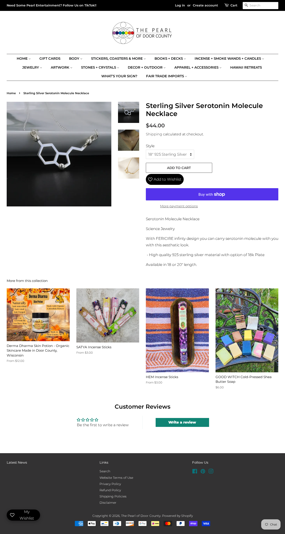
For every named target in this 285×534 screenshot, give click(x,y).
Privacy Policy (110, 484)
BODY (74, 58)
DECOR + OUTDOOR (145, 67)
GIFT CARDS (49, 58)
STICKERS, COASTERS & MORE (117, 58)
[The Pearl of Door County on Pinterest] (202, 472)
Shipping (154, 134)
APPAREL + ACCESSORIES (196, 67)
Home (22, 58)
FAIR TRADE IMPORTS (165, 76)
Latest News (17, 462)
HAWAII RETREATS (246, 67)
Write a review (182, 422)
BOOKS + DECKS (169, 58)
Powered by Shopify (177, 516)
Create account (205, 5)
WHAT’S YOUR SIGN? (119, 76)
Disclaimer (108, 503)
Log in (180, 5)
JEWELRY (31, 67)
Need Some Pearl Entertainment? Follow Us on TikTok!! (51, 5)
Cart (233, 5)
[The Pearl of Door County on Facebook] (194, 472)
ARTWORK (60, 67)
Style (150, 146)
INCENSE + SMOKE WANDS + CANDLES (228, 58)
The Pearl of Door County (141, 516)
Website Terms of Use (116, 478)
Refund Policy (110, 490)
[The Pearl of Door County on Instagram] (210, 472)
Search (105, 471)
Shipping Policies (113, 496)
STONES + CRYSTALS (99, 67)
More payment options (179, 206)
